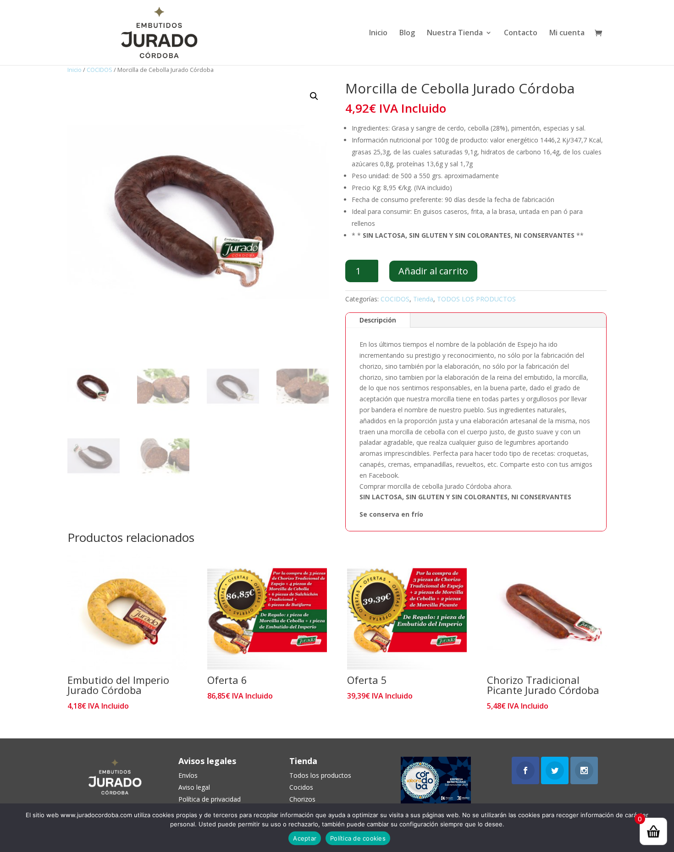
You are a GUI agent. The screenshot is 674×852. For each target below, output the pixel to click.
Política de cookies (358, 838)
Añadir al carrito (433, 271)
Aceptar (304, 838)
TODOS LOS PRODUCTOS (476, 299)
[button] (314, 96)
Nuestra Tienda (455, 33)
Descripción (377, 320)
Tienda (423, 299)
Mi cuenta (567, 33)
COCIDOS (99, 70)
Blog (407, 33)
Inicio (378, 33)
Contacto (520, 33)
